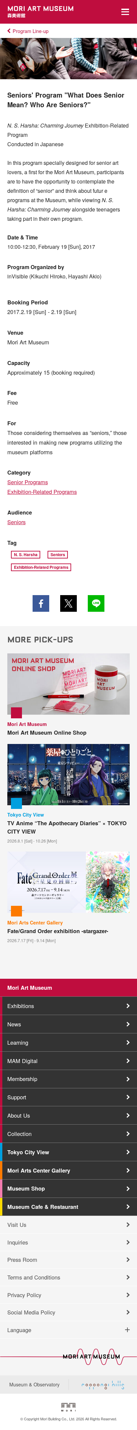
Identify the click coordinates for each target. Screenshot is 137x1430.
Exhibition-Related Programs (42, 492)
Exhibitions (20, 1006)
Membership (22, 1079)
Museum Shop (26, 1188)
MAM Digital (22, 1061)
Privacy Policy (24, 1295)
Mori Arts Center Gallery (38, 1170)
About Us (18, 1115)
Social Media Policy (31, 1312)
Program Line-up (31, 31)
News (14, 1024)
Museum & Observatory (34, 1384)
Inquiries (17, 1242)
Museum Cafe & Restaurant (42, 1207)
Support (16, 1097)
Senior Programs (27, 482)
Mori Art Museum (29, 987)
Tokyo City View (28, 1152)
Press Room (22, 1259)
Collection (19, 1134)
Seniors (16, 522)
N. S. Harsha (26, 554)
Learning (17, 1042)
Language (19, 1330)
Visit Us (16, 1225)
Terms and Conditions (33, 1277)
